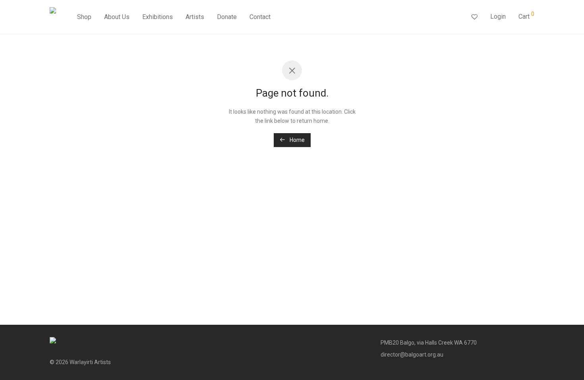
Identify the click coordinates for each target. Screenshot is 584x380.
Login (498, 16)
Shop (84, 17)
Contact (260, 17)
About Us (117, 17)
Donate (227, 17)
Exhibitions (157, 17)
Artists (195, 17)
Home (296, 140)
